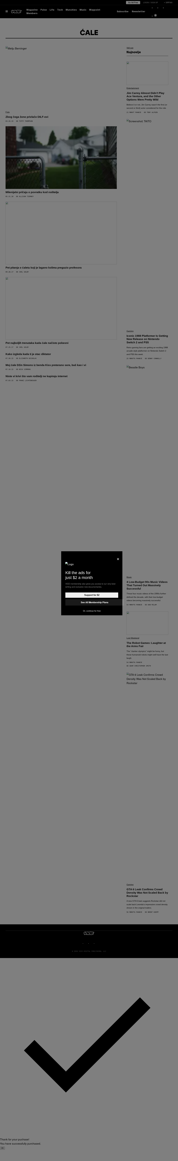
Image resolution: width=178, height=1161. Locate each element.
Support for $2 (91, 595)
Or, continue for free (92, 611)
